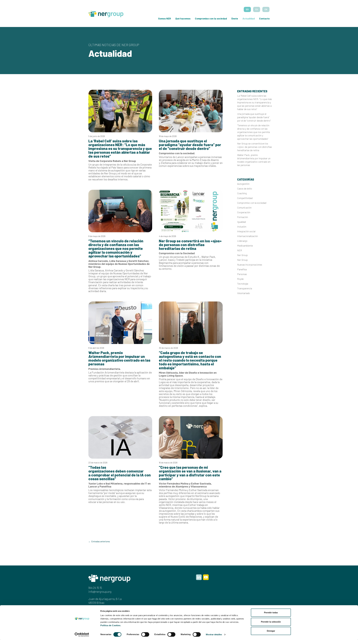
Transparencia (244, 288)
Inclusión (241, 226)
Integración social (246, 231)
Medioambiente (245, 245)
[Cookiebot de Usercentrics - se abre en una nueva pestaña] (82, 634)
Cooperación (243, 212)
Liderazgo (242, 240)
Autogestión (243, 183)
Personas (242, 274)
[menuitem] (247, 9)
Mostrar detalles (214, 634)
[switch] (145, 634)
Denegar (271, 631)
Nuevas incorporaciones (249, 264)
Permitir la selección (271, 622)
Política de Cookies (110, 625)
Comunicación (244, 207)
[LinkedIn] (199, 577)
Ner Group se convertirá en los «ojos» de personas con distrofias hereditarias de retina (254, 147)
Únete (234, 18)
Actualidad (248, 18)
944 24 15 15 (95, 587)
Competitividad (245, 198)
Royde (240, 278)
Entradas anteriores (100, 541)
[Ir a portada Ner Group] (109, 578)
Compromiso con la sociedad (211, 18)
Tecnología (242, 283)
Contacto (264, 18)
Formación (242, 217)
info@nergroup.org (99, 591)
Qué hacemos (182, 18)
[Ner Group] (105, 12)
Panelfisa (242, 269)
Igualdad (241, 221)
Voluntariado (243, 293)
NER (239, 250)
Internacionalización (247, 236)
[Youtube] (206, 577)
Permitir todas (271, 612)
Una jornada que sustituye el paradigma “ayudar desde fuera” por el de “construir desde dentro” (254, 117)
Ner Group (242, 255)
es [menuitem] (247, 9)
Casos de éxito (244, 188)
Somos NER (164, 18)
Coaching (242, 193)
